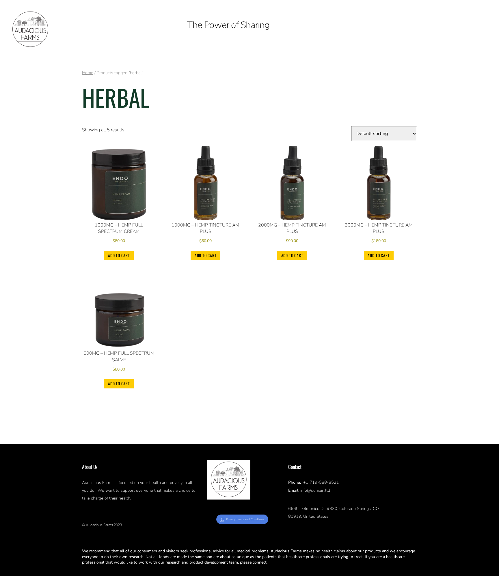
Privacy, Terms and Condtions (245, 519)
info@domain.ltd (315, 490)
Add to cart (119, 255)
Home (87, 73)
